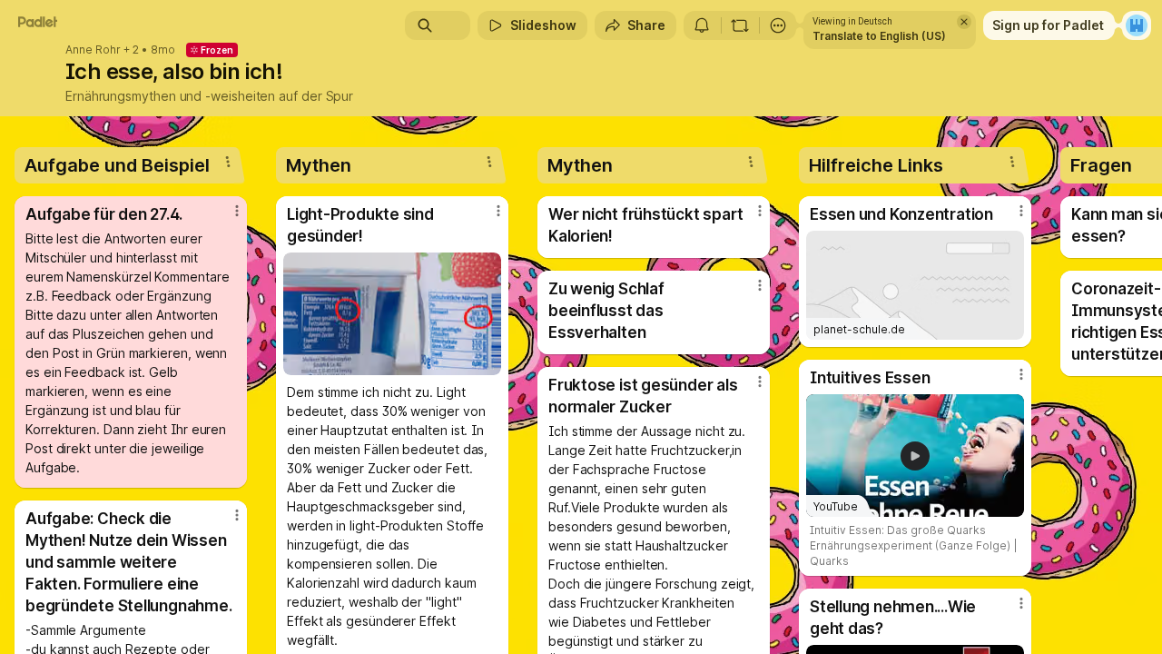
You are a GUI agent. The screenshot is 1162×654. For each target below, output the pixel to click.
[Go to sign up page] (1136, 25)
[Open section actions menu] (228, 161)
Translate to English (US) (879, 36)
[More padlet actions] (778, 25)
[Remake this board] (740, 25)
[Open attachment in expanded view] (392, 314)
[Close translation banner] (964, 22)
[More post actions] (237, 211)
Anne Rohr (93, 50)
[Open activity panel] (702, 25)
